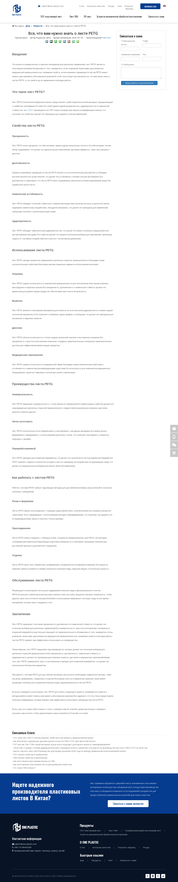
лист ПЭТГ (28, 110)
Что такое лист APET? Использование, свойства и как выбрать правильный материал (53, 737)
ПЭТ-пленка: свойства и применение (30, 754)
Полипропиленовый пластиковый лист (143, 830)
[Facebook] (148, 876)
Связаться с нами (128, 860)
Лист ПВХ (113, 830)
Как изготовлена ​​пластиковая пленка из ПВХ (34, 761)
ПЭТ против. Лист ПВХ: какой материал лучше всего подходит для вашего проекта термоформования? (61, 744)
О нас (81, 6)
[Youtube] (163, 876)
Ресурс (111, 6)
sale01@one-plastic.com (53, 6)
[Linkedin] (153, 876)
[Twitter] (158, 876)
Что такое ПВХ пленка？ (24, 767)
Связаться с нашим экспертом (128, 804)
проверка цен (150, 6)
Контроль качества (96, 6)
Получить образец (128, 7)
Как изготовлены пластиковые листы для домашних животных (42, 764)
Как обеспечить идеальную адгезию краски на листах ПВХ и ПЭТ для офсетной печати (54, 741)
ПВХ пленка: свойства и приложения (30, 757)
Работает (106, 37)
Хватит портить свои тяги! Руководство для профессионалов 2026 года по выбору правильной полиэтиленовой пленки (69, 751)
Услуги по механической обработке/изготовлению (103, 834)
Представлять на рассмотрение (139, 83)
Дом (82, 860)
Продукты (96, 860)
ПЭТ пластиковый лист (90, 830)
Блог (120, 6)
